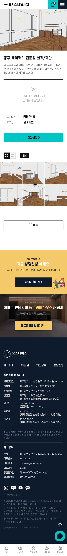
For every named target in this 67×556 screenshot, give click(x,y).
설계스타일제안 (18, 4)
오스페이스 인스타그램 (6, 488)
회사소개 (8, 365)
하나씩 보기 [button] (12, 156)
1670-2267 (25, 458)
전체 (25, 155)
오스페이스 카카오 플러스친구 (27, 488)
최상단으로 (60, 525)
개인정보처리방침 (12, 495)
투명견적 (33, 552)
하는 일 (25, 365)
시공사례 (20, 552)
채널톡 (60, 536)
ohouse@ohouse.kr (31, 463)
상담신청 (58, 365)
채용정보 (41, 365)
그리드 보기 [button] (7, 156)
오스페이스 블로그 (13, 488)
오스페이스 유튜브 (20, 488)
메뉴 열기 (62, 4)
